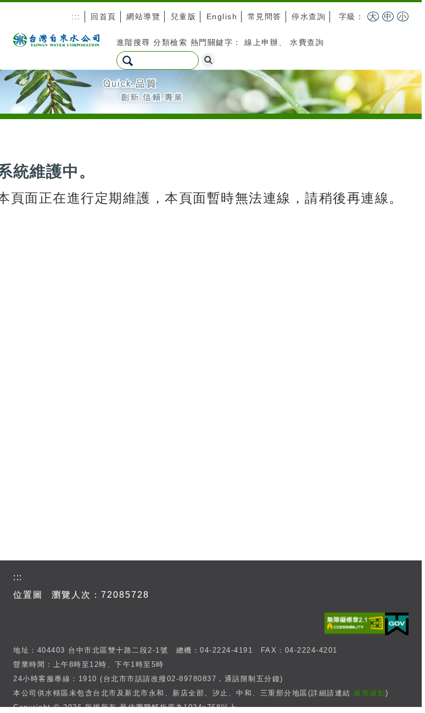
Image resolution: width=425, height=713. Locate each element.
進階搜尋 (133, 42)
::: (76, 16)
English (222, 16)
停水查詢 (309, 16)
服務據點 (369, 693)
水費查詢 (307, 42)
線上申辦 (261, 42)
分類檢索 (170, 42)
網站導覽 (143, 16)
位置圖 (28, 594)
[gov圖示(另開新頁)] (397, 622)
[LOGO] (56, 38)
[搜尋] (208, 60)
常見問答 (265, 16)
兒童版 (184, 16)
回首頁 (103, 16)
